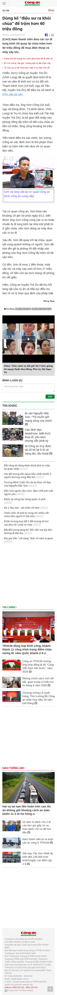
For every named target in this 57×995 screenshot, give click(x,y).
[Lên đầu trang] (50, 989)
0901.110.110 (32, 987)
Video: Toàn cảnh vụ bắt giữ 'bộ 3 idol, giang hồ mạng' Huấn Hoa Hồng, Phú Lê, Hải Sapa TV (28, 369)
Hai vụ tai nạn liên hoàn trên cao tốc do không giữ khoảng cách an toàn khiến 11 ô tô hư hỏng (26, 810)
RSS (52, 10)
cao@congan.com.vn (20, 979)
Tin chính (9, 607)
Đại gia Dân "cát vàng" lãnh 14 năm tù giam (28, 538)
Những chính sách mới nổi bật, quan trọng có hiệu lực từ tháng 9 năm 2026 (38, 682)
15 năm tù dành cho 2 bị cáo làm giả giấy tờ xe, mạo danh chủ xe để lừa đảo (36, 827)
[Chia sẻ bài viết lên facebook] (46, 34)
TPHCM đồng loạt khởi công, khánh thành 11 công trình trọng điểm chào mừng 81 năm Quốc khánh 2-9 (27, 649)
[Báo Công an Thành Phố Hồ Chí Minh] (32, 3)
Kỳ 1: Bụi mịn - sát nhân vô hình (21, 507)
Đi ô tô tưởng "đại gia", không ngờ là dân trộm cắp (27, 63)
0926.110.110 (18, 987)
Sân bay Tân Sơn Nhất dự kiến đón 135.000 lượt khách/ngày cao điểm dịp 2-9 (37, 858)
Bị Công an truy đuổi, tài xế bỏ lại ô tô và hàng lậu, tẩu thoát (38, 450)
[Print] (52, 34)
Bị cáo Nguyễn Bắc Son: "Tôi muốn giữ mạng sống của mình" (38, 417)
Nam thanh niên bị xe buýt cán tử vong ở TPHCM (37, 841)
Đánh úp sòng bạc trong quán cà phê (24, 499)
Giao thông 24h (13, 768)
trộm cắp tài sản (12, 94)
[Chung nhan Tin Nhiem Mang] (19, 990)
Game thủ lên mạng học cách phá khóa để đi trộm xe (28, 58)
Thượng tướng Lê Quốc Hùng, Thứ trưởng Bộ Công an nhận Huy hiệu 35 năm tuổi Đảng (38, 698)
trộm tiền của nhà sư (41, 309)
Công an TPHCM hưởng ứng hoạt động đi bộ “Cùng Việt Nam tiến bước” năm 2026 (38, 666)
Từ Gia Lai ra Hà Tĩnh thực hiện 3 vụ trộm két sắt (27, 68)
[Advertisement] (28, 576)
